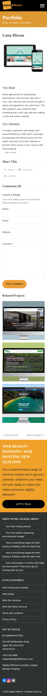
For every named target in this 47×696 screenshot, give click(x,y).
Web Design (8, 594)
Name (6, 209)
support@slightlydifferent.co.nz (17, 659)
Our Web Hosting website (18, 526)
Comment (7, 244)
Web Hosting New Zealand (15, 587)
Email (5, 220)
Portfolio (14, 23)
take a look (10, 152)
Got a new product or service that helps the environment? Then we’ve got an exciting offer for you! (23, 566)
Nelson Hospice (34, 435)
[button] (42, 5)
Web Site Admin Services (14, 606)
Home (5, 23)
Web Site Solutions (11, 600)
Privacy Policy (9, 619)
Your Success (10, 435)
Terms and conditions (12, 613)
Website (6, 232)
